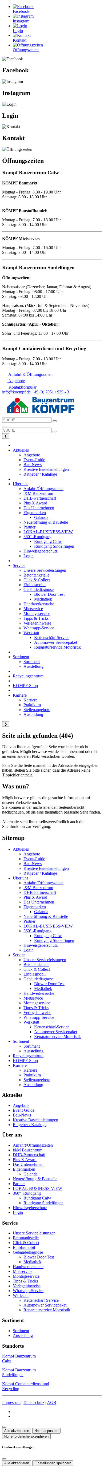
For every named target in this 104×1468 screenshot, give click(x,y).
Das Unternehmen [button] (38, 508)
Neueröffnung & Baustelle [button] (45, 522)
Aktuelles (21, 849)
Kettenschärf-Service (51, 1027)
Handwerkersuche (38, 993)
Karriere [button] (20, 695)
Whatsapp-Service (38, 1017)
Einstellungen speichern (52, 1463)
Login (28, 950)
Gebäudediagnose (38, 979)
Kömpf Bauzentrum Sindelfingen (19, 1372)
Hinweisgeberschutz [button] (40, 551)
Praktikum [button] (32, 705)
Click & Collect (36, 969)
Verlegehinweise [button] (37, 623)
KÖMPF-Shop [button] (25, 685)
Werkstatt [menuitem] (31, 632)
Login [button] (28, 556)
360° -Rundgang (37, 931)
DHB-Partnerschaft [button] (39, 498)
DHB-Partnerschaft (39, 892)
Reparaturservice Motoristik (57, 1036)
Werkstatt (31, 1022)
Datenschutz (33, 1402)
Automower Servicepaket (55, 1031)
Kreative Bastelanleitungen (46, 868)
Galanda (41, 911)
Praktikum (32, 1075)
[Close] (4, 1459)
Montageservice (36, 1003)
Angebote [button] (31, 455)
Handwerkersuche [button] (38, 604)
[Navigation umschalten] (4, 426)
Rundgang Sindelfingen (54, 940)
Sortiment (21, 1041)
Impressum (11, 1402)
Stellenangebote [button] (36, 709)
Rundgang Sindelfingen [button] (54, 546)
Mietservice (33, 998)
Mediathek (43, 988)
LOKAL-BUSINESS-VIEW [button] (48, 532)
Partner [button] (29, 527)
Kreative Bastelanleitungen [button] (46, 469)
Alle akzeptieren (16, 1431)
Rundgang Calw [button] (48, 541)
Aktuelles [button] (21, 450)
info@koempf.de (16, 392)
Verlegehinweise (37, 1012)
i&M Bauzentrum (38, 887)
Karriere (20, 1065)
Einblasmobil (34, 974)
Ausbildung (33, 1084)
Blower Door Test (49, 983)
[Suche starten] (55, 421)
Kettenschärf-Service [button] (51, 637)
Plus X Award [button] (35, 503)
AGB (51, 1402)
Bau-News (32, 863)
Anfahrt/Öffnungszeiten (43, 883)
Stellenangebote (36, 1080)
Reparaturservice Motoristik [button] (57, 647)
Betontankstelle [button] (36, 575)
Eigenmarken (34, 907)
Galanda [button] (41, 517)
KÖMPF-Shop (25, 1060)
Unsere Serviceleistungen (44, 959)
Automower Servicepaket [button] (55, 642)
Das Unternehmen (38, 902)
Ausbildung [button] (33, 714)
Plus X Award (35, 897)
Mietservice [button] (33, 608)
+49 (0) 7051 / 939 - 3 (50, 392)
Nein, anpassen (46, 1431)
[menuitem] (27, 374)
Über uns (20, 878)
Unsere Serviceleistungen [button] (44, 570)
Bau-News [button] (32, 464)
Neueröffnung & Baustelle (45, 916)
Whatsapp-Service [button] (38, 628)
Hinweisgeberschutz (40, 945)
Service (19, 955)
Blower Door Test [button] (49, 594)
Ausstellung (33, 1051)
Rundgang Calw (48, 935)
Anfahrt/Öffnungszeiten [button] (43, 488)
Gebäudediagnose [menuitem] (38, 589)
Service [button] (19, 565)
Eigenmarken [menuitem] (34, 512)
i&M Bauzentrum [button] (38, 493)
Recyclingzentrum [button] (28, 676)
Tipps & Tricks (36, 1007)
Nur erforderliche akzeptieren (26, 1436)
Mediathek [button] (43, 599)
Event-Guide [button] (34, 459)
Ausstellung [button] (33, 666)
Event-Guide (34, 859)
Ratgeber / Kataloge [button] (40, 474)
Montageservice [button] (36, 613)
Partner (29, 921)
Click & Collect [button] (36, 580)
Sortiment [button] (21, 656)
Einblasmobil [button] (34, 584)
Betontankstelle (36, 964)
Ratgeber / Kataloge (40, 873)
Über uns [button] (20, 484)
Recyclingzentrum (28, 1055)
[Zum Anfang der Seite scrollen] (4, 1427)
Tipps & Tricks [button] (36, 618)
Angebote (31, 854)
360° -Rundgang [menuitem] (37, 536)
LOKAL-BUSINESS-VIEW (48, 926)
